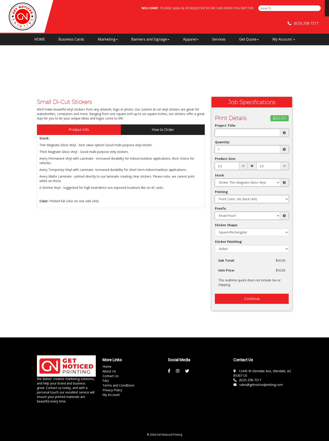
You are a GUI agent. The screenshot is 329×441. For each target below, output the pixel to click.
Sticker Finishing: (228, 241)
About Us (109, 371)
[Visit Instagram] (178, 371)
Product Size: (225, 158)
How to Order (163, 129)
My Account (111, 395)
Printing (221, 192)
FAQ (106, 380)
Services (219, 39)
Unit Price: (226, 270)
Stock (219, 175)
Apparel (189, 39)
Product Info (79, 129)
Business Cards (71, 39)
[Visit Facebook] (169, 371)
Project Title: (225, 125)
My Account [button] (282, 39)
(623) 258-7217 (249, 380)
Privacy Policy (112, 390)
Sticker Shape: (226, 225)
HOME (39, 39)
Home (107, 366)
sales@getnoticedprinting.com (260, 384)
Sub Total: (226, 260)
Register (197, 8)
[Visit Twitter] (187, 371)
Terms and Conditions (119, 385)
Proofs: (220, 208)
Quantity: (222, 142)
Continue (252, 298)
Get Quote (247, 39)
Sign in (178, 8)
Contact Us (111, 376)
